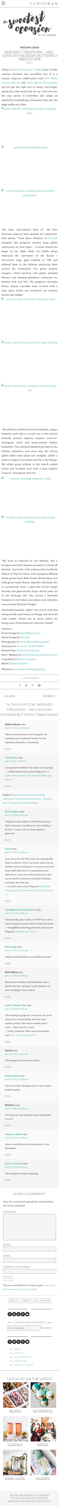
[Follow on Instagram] (18, 1314)
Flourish (15, 82)
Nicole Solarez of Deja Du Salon (39, 654)
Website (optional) (16, 1266)
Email (7, 1255)
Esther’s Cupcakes (26, 659)
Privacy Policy (23, 1364)
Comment (9, 1212)
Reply (8, 748)
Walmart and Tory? (25, 931)
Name (7, 1244)
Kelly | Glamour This (15, 1005)
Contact (26, 1300)
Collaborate (42, 1300)
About (13, 1300)
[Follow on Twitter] (14, 1314)
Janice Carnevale (13, 1163)
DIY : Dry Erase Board (22, 1035)
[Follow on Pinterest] (23, 1314)
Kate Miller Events (30, 633)
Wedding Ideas (29, 47)
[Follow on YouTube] (27, 1314)
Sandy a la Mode (13, 1134)
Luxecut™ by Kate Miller (30, 646)
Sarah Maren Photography (42, 82)
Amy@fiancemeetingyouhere (20, 909)
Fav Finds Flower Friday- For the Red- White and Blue (28, 775)
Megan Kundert (18, 663)
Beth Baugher (12, 811)
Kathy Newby (12, 1075)
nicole (8, 848)
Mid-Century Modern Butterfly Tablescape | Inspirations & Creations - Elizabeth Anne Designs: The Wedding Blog (27, 798)
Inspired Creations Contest (26, 69)
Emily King (10, 946)
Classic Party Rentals (27, 650)
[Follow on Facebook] (10, 1314)
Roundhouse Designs (34, 1498)
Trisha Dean (11, 757)
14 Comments (31, 678)
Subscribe (20, 1361)
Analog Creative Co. (38, 1501)
